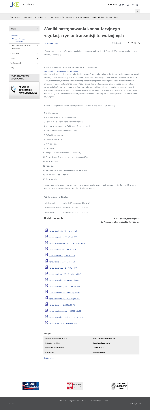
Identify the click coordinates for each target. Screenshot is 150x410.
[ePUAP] (30, 386)
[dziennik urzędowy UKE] (119, 386)
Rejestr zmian (48, 357)
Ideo (139, 403)
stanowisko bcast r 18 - (65, 274)
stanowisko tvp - (62, 255)
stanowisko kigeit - (63, 231)
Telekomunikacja (16, 63)
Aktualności (14, 35)
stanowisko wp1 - (62, 249)
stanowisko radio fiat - (64, 298)
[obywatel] (75, 386)
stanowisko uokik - (63, 237)
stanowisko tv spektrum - (65, 311)
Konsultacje (16, 49)
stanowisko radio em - (64, 292)
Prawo (13, 58)
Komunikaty (18, 42)
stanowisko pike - (62, 305)
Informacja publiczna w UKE (21, 45)
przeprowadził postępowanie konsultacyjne (60, 71)
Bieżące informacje (18, 39)
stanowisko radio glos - (64, 286)
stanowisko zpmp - (63, 323)
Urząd (12, 68)
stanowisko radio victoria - (66, 317)
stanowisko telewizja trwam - (67, 243)
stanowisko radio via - (64, 280)
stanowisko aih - (62, 261)
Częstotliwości (15, 53)
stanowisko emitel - (63, 268)
